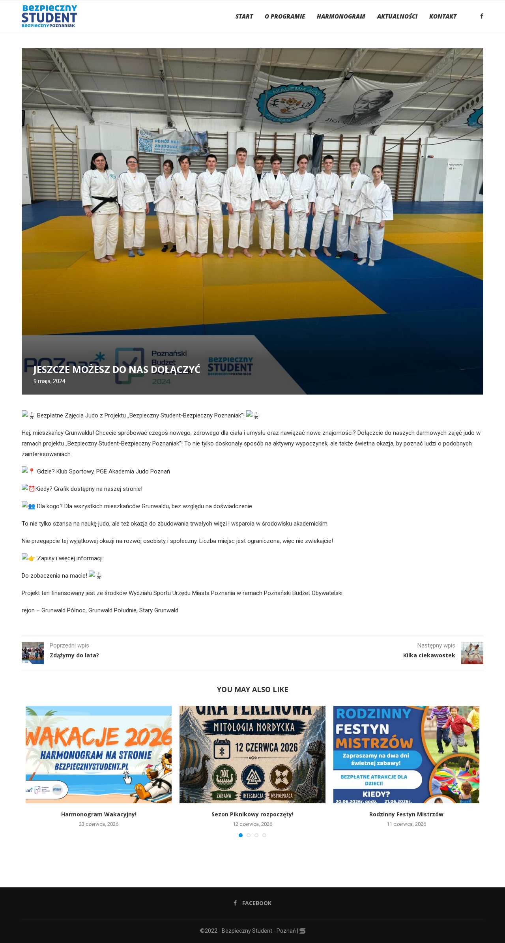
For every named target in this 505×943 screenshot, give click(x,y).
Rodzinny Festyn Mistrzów (406, 814)
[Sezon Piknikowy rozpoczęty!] (252, 754)
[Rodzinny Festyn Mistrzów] (406, 754)
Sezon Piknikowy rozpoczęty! (252, 814)
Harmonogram (341, 16)
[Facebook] (481, 16)
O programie (285, 16)
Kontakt (442, 16)
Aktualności (397, 16)
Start (244, 16)
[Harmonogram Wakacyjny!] (99, 754)
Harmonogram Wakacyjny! (99, 814)
